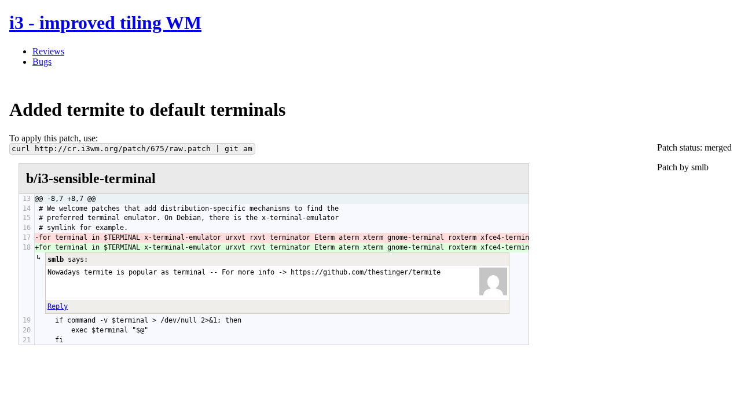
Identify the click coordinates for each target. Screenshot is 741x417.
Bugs (42, 62)
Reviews (48, 51)
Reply (57, 306)
